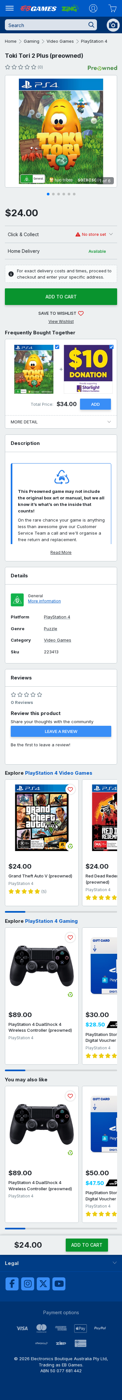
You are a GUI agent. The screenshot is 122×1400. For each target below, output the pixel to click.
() (40, 67)
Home (11, 41)
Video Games (60, 41)
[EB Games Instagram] (27, 1283)
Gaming (31, 41)
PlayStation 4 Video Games (58, 773)
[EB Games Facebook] (12, 1283)
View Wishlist (61, 321)
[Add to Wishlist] (70, 789)
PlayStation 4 (94, 41)
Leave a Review (61, 731)
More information (44, 601)
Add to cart (61, 296)
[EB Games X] (43, 1283)
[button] (48, 194)
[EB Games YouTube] (58, 1283)
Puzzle (50, 628)
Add (95, 404)
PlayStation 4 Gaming (51, 921)
